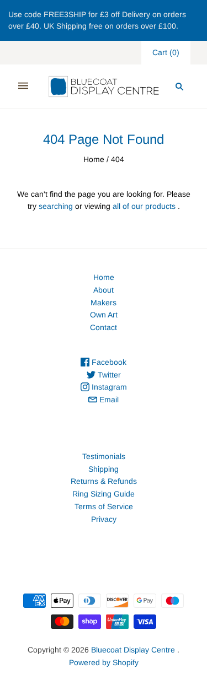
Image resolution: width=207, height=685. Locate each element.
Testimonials (103, 456)
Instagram (108, 386)
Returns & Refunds (104, 481)
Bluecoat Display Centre (133, 649)
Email (108, 399)
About (103, 289)
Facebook (107, 362)
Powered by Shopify (104, 662)
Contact (103, 327)
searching (56, 206)
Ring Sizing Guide (103, 493)
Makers (103, 302)
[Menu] (23, 86)
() (165, 52)
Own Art (104, 314)
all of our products (144, 206)
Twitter (108, 374)
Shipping (103, 469)
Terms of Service (104, 506)
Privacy (103, 519)
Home (93, 159)
